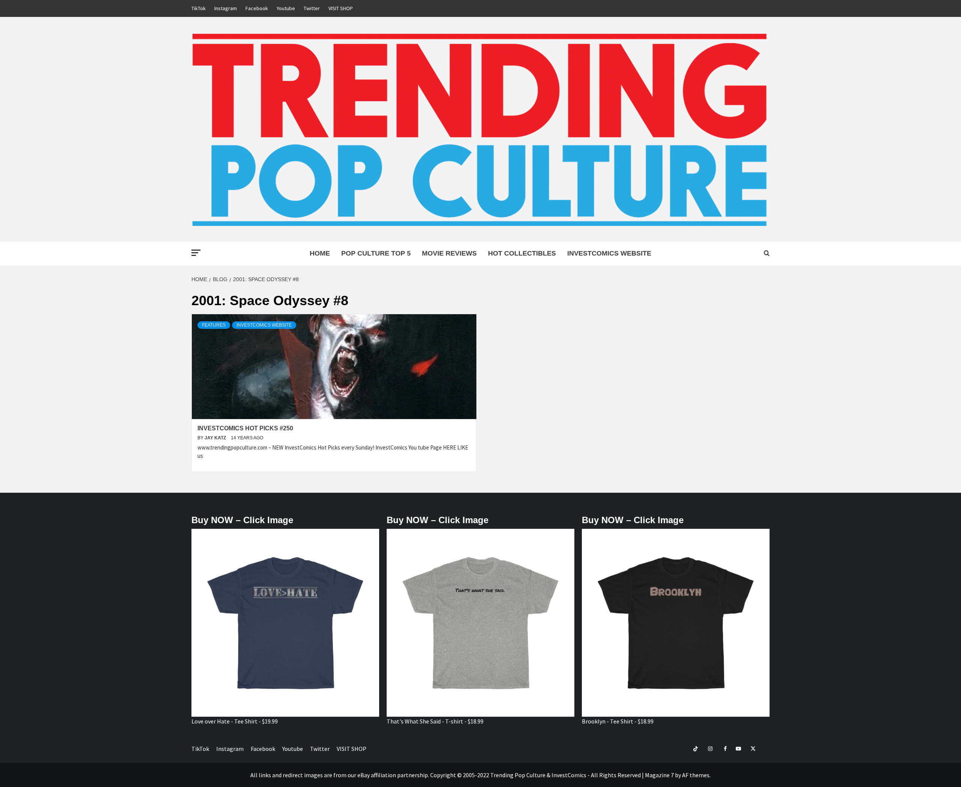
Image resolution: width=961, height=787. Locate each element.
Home (320, 253)
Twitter (312, 8)
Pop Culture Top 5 (376, 253)
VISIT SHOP (340, 8)
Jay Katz (216, 437)
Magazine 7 (659, 775)
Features (214, 325)
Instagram (225, 8)
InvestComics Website (609, 253)
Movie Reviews (449, 253)
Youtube (286, 8)
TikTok (198, 8)
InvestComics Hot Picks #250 (245, 428)
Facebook (257, 8)
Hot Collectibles (522, 253)
